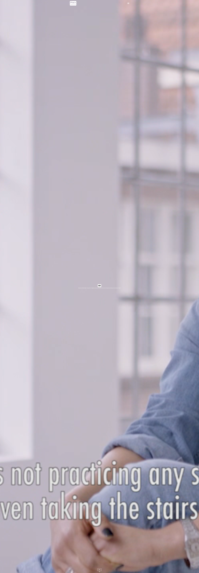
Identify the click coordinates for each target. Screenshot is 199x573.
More (99, 569)
